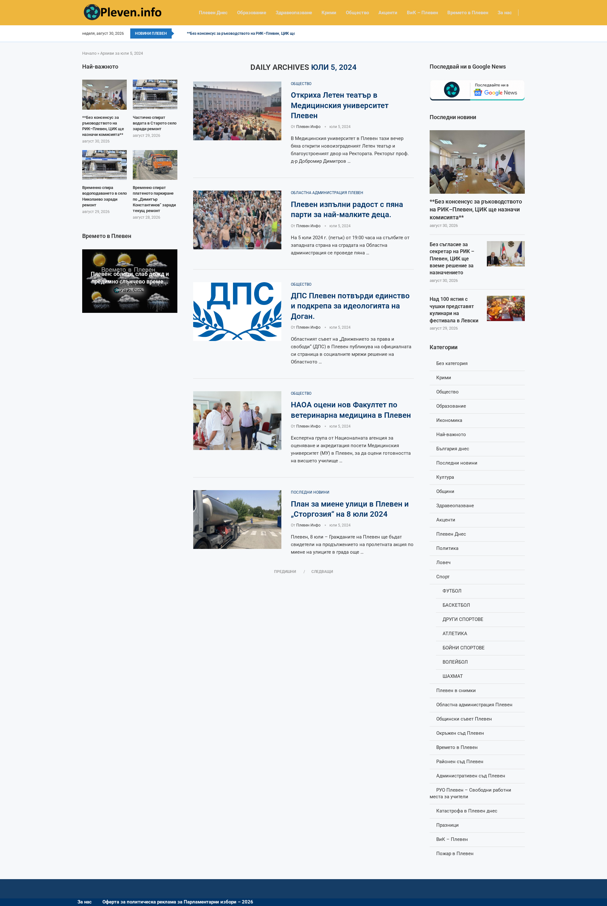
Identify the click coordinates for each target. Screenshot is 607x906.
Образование (251, 12)
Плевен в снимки (456, 690)
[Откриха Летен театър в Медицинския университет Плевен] (237, 111)
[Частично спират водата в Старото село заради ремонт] (155, 94)
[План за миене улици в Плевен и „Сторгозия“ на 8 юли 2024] (237, 519)
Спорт (443, 577)
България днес (452, 449)
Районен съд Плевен (459, 761)
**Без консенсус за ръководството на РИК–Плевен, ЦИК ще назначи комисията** (260, 33)
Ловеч (443, 562)
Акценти (387, 12)
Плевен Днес (213, 12)
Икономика (449, 420)
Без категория (452, 363)
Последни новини (456, 463)
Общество (357, 12)
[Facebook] (523, 33)
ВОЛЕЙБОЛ (455, 662)
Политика (447, 548)
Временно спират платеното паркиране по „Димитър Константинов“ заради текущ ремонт (154, 199)
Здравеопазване (294, 12)
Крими (329, 12)
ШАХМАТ (453, 676)
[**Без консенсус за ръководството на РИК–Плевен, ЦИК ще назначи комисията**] (477, 162)
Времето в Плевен (467, 12)
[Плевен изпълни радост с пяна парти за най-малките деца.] (237, 220)
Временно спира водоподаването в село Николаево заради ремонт (104, 196)
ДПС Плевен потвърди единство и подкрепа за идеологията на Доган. (350, 306)
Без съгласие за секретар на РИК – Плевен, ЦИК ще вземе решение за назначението (452, 258)
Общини (445, 491)
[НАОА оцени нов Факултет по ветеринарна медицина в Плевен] (237, 420)
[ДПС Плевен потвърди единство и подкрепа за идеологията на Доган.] (237, 311)
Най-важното (451, 434)
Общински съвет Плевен (464, 719)
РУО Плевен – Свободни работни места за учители (470, 793)
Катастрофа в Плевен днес (466, 811)
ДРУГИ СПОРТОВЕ (463, 619)
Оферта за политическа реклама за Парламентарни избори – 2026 (177, 902)
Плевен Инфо (308, 127)
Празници (447, 825)
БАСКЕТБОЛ (456, 605)
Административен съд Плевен (470, 776)
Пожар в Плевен (455, 853)
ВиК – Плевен (422, 12)
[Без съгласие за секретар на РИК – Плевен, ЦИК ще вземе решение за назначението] (506, 253)
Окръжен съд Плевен (460, 733)
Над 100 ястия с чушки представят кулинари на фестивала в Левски (454, 309)
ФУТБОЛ (452, 591)
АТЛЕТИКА (455, 633)
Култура (445, 477)
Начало (89, 53)
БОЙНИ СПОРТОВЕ (464, 648)
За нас (505, 12)
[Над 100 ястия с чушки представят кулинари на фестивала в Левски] (506, 308)
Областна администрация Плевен (474, 705)
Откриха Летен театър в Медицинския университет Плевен (340, 105)
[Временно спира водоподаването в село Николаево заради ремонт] (104, 165)
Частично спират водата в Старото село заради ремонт (154, 123)
